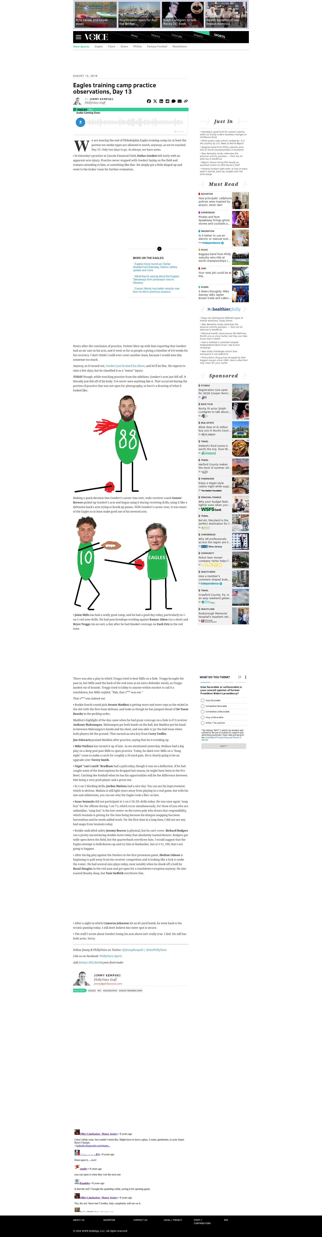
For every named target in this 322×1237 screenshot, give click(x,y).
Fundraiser (207, 478)
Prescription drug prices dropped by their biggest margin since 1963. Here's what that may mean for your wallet (224, 360)
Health (155, 35)
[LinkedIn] (161, 102)
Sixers (124, 46)
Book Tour (207, 404)
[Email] (179, 102)
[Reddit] (167, 102)
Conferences (208, 534)
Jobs (203, 268)
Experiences (208, 212)
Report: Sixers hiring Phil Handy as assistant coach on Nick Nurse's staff (220, 163)
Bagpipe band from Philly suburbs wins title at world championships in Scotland (222, 148)
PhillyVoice (96, 36)
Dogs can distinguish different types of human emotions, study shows (221, 319)
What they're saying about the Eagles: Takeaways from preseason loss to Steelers (156, 279)
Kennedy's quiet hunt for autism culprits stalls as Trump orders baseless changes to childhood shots (223, 134)
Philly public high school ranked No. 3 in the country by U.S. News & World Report (222, 142)
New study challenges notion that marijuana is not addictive (218, 352)
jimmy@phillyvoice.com (108, 983)
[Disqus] (131, 1083)
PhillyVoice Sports (111, 956)
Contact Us (140, 1219)
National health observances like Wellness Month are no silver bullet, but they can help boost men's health (223, 336)
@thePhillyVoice (156, 950)
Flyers (111, 46)
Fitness (205, 385)
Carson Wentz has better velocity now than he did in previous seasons (156, 290)
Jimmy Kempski (102, 99)
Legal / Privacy (173, 1219)
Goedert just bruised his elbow (125, 366)
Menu (78, 37)
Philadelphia (110, 990)
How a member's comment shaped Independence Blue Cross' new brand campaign (219, 345)
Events (198, 35)
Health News (208, 571)
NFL (91, 109)
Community (207, 553)
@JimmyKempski (132, 950)
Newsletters (180, 46)
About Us (78, 1219)
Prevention (207, 231)
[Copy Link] (186, 102)
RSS (226, 1219)
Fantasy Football (157, 46)
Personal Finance (211, 497)
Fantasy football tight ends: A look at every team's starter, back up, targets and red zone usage (224, 171)
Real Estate (207, 422)
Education (207, 193)
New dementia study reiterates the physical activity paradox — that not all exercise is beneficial (221, 156)
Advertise (109, 1219)
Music (204, 249)
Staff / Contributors (202, 1221)
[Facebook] (149, 102)
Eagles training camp (130, 990)
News (134, 35)
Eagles (99, 46)
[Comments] (173, 102)
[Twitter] (155, 102)
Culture (177, 36)
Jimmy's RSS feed (89, 962)
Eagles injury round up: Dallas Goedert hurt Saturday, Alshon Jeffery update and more (155, 267)
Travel (204, 441)
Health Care (207, 609)
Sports (219, 35)
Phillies (137, 46)
